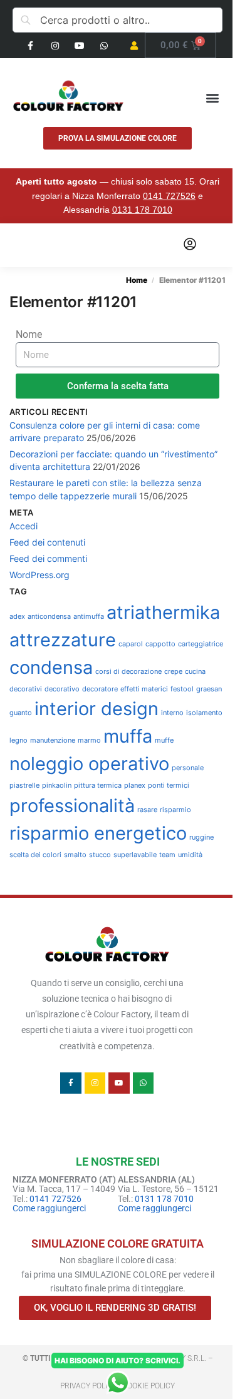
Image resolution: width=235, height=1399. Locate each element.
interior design (96, 709)
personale (188, 768)
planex (134, 785)
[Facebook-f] (30, 45)
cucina (195, 672)
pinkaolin (56, 785)
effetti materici (144, 689)
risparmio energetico (98, 833)
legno (18, 740)
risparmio (175, 810)
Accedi (23, 526)
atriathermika (163, 612)
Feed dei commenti (48, 558)
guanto (20, 713)
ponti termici (168, 785)
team (167, 855)
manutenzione (52, 740)
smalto (75, 855)
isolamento (204, 713)
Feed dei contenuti (47, 542)
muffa (127, 736)
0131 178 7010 (142, 210)
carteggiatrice (200, 644)
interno (172, 713)
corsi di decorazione (128, 672)
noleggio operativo (89, 764)
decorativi (25, 689)
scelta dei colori (35, 855)
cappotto (160, 644)
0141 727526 (169, 196)
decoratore (100, 689)
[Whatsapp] (103, 45)
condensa (51, 667)
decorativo (62, 689)
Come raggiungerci (49, 1208)
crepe (173, 672)
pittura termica (98, 785)
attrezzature (62, 640)
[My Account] (189, 245)
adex (17, 617)
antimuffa (88, 617)
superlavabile (135, 855)
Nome (29, 334)
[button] (212, 97)
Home (136, 280)
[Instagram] (55, 45)
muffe (164, 740)
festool (182, 689)
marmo (89, 740)
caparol (130, 644)
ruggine (201, 837)
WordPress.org (39, 574)
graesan (209, 689)
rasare (147, 810)
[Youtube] (79, 45)
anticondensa (49, 617)
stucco (100, 855)
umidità (190, 855)
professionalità (72, 806)
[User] (134, 45)
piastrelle (24, 785)
